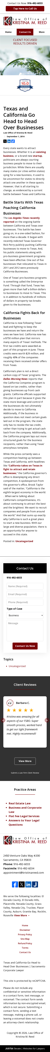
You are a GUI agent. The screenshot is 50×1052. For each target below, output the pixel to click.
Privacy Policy (25, 934)
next (47, 722)
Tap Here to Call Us (25, 8)
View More (25, 761)
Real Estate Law (20, 803)
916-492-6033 (21, 864)
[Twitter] (22, 884)
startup (37, 155)
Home (8, 32)
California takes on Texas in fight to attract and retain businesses (22, 469)
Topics (8, 659)
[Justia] (35, 884)
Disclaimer (25, 930)
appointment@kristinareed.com (23, 872)
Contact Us (25, 32)
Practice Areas (25, 789)
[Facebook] (15, 884)
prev (3, 722)
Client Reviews (25, 684)
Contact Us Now (25, 645)
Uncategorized (24, 541)
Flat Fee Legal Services (24, 816)
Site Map (25, 938)
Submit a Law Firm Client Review (25, 773)
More (42, 32)
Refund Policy (25, 943)
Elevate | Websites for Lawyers (25, 1048)
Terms (25, 947)
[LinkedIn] (28, 884)
